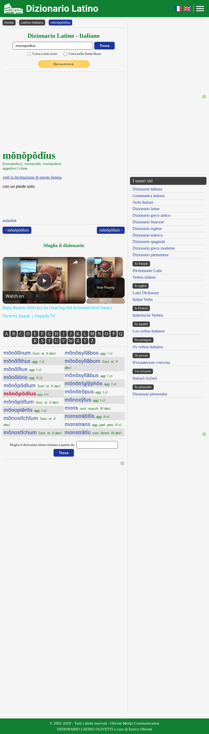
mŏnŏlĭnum (30, 353)
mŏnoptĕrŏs (25, 410)
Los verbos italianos (149, 331)
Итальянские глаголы (151, 362)
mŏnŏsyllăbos (89, 353)
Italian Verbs (143, 299)
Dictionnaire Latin (147, 270)
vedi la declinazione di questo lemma (32, 177)
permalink (10, 220)
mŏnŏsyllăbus (89, 375)
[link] (11, 265)
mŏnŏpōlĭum (31, 402)
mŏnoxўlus (85, 400)
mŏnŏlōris (23, 377)
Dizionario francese (148, 222)
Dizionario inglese (147, 228)
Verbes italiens (144, 277)
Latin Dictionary (146, 293)
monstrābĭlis (87, 416)
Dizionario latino (146, 209)
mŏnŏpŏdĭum (32, 385)
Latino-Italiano (32, 22)
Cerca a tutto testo (44, 54)
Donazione (64, 64)
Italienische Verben (148, 315)
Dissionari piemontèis (150, 394)
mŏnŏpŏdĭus (60, 22)
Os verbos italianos (148, 347)
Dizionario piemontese (151, 255)
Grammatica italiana (149, 196)
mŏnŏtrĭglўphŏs (91, 383)
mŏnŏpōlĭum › (110, 230)
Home (9, 22)
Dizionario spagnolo (149, 241)
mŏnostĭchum (33, 432)
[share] (75, 262)
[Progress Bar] (105, 271)
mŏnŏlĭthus (24, 361)
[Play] (90, 274)
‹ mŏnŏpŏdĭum (17, 230)
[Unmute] (96, 274)
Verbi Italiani (143, 202)
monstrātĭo (93, 432)
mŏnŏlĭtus (23, 369)
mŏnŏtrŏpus (86, 391)
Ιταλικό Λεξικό (145, 378)
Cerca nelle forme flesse (85, 54)
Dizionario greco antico (151, 215)
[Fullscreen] (120, 274)
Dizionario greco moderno (154, 248)
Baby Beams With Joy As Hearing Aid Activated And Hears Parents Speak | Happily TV (43, 265)
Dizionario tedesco (148, 235)
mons (88, 408)
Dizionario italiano (147, 189)
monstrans (93, 424)
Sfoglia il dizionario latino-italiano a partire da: (42, 445)
